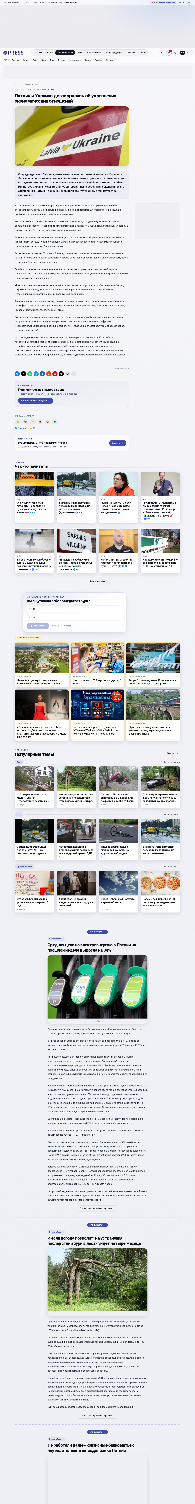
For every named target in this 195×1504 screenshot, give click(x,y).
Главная (38, 53)
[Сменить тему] (175, 53)
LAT (189, 53)
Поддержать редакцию (163, 2)
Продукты (110, 60)
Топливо (15, 60)
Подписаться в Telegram (35, 400)
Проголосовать (38, 626)
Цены (43, 60)
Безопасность (75, 60)
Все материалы (172, 762)
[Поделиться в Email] (67, 373)
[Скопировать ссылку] (73, 373)
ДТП (19, 814)
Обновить (172, 753)
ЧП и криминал (94, 53)
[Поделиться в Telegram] (36, 373)
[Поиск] (162, 53)
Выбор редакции (114, 53)
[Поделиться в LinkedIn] (42, 373)
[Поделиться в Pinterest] (55, 373)
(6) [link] (26, 512)
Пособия (98, 60)
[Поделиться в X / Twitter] (23, 373)
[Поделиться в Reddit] (48, 373)
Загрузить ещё (97, 581)
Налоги (26, 60)
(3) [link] (171, 515)
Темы (6, 60)
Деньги (88, 60)
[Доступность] (189, 3)
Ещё (141, 53)
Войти (181, 2)
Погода (61, 60)
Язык (35, 60)
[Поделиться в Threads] (61, 373)
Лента (50, 53)
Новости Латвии (65, 53)
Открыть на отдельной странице (97, 1208)
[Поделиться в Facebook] (17, 373)
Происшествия (24, 867)
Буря (52, 60)
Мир (80, 53)
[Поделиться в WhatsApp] (29, 373)
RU (182, 53)
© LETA (51, 89)
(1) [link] (119, 566)
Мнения (131, 53)
